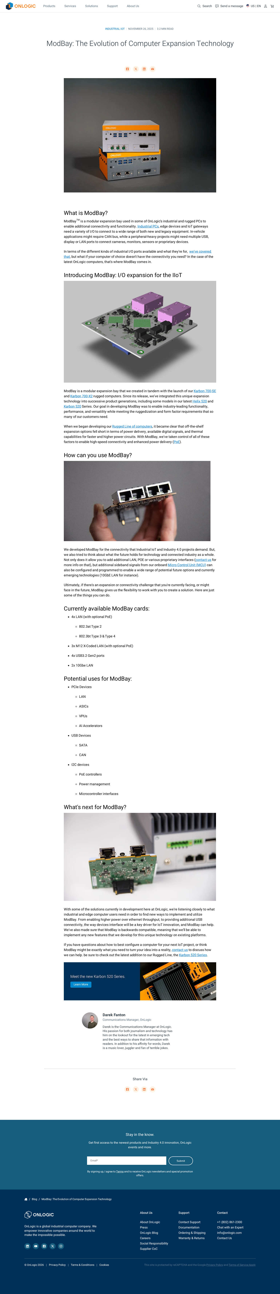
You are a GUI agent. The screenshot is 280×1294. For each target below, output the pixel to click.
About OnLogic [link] (150, 1222)
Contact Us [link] (224, 1238)
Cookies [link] (104, 1265)
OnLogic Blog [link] (149, 1233)
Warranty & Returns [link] (191, 1238)
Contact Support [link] (189, 1222)
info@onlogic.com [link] (229, 1233)
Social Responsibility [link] (154, 1243)
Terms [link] (120, 1172)
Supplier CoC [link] (149, 1249)
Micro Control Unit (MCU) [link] (187, 565)
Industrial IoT (115, 29)
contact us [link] (203, 559)
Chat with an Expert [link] (230, 1227)
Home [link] (25, 1199)
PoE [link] (177, 442)
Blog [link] (34, 1199)
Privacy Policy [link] (57, 1265)
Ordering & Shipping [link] (192, 1233)
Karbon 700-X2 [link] (81, 396)
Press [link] (144, 1227)
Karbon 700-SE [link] (205, 391)
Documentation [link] (188, 1227)
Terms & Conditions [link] (82, 1265)
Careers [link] (145, 1238)
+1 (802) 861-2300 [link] (229, 1222)
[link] (21, 6)
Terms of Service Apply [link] (242, 1265)
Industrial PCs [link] (148, 226)
